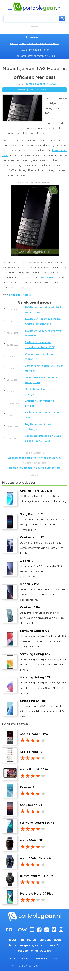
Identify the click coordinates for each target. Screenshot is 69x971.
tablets (11, 945)
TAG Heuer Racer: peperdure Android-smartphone (34, 321)
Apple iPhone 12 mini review (35, 49)
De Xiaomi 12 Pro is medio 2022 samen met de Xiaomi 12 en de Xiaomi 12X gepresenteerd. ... (43, 591)
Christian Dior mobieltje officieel (31, 403)
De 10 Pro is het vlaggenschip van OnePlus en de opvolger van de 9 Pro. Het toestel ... (42, 615)
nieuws (51, 83)
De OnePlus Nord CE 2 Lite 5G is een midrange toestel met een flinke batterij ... (43, 498)
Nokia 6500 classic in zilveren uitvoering (34, 467)
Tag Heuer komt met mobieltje (29, 427)
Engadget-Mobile (20, 294)
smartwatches (41, 950)
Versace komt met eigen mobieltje (31, 356)
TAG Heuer (48, 277)
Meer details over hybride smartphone (32, 380)
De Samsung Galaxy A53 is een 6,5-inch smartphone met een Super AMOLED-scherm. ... (43, 685)
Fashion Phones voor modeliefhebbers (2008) (31, 345)
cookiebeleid (40, 958)
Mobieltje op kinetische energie (30, 392)
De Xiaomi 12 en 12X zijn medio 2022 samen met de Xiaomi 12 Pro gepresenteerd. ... (41, 568)
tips (21, 939)
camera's (53, 945)
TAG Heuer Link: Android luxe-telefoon (34, 333)
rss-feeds (56, 958)
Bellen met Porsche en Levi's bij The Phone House (34, 438)
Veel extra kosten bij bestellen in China (35, 55)
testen (31, 939)
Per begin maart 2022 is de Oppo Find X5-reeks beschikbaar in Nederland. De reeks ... (42, 708)
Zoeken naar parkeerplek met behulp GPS (34, 457)
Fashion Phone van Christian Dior (33, 415)
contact (11, 958)
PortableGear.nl (35, 83)
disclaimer (25, 958)
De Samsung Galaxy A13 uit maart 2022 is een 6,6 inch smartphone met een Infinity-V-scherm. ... (43, 638)
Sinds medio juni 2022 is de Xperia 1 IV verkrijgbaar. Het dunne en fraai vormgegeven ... (42, 521)
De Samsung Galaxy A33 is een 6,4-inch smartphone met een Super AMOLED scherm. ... (43, 661)
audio (58, 939)
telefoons (44, 939)
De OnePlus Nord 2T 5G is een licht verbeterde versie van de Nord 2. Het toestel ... (41, 545)
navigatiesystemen (31, 945)
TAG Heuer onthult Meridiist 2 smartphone (34, 310)
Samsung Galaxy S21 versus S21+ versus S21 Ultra (34, 43)
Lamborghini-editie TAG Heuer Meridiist (35, 368)
